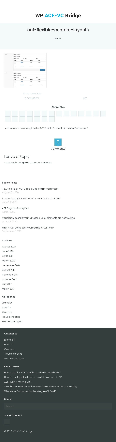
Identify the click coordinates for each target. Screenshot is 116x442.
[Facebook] (15, 113)
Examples (7, 302)
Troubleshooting (11, 316)
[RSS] (66, 113)
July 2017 (7, 284)
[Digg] (7, 113)
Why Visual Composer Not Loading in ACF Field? (28, 227)
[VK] (30, 119)
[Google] (59, 113)
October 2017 (9, 279)
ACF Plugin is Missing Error (15, 208)
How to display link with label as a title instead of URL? (31, 198)
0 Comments (31, 98)
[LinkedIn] (22, 113)
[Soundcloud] (96, 113)
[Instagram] (103, 113)
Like (85, 98)
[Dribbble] (52, 119)
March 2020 (8, 260)
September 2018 (11, 265)
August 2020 (9, 246)
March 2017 (8, 288)
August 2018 (8, 270)
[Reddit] (37, 113)
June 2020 (8, 251)
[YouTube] (74, 113)
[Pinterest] (88, 113)
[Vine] (22, 119)
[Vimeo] (81, 113)
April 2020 (7, 256)
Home (58, 38)
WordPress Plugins (12, 321)
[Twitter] (52, 113)
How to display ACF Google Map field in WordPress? (30, 188)
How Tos (6, 307)
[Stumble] (44, 113)
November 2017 (10, 274)
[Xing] (37, 119)
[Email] (15, 119)
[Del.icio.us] (30, 113)
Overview (7, 312)
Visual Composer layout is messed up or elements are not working (38, 218)
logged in (24, 162)
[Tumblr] (44, 119)
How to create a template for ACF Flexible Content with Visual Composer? (47, 128)
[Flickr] (7, 119)
